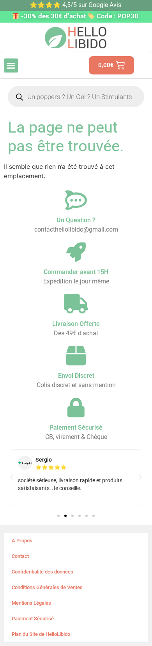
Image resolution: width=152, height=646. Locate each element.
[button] (11, 65)
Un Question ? (76, 220)
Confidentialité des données (42, 572)
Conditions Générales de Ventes (47, 587)
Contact (20, 556)
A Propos (22, 540)
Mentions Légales (31, 603)
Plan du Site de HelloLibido (41, 634)
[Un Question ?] (76, 200)
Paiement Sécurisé (33, 618)
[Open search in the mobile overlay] (76, 96)
